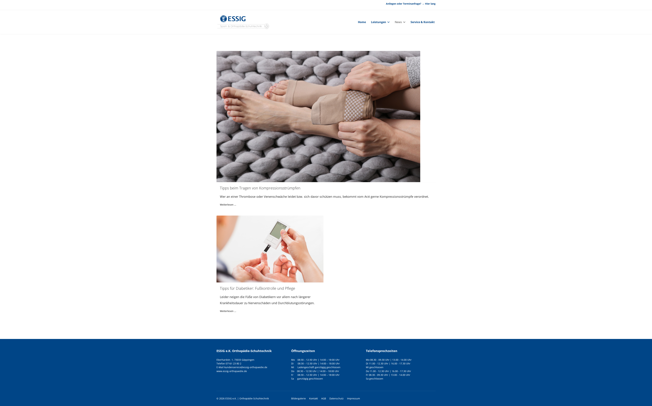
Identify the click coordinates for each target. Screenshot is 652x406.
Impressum (353, 398)
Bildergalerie (298, 398)
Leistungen (378, 22)
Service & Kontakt (423, 22)
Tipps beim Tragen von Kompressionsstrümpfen (260, 187)
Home (362, 22)
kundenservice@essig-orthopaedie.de (245, 367)
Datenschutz (336, 398)
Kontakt (313, 398)
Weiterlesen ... (228, 204)
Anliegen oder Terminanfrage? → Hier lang (411, 3)
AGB (323, 398)
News (398, 22)
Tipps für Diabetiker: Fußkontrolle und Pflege (257, 288)
